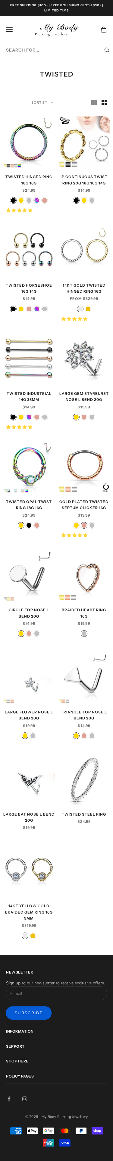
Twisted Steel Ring (84, 814)
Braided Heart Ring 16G (84, 613)
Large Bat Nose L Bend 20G (29, 817)
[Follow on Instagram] (25, 1099)
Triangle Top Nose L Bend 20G (84, 715)
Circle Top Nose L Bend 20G (29, 613)
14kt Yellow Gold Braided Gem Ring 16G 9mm (29, 912)
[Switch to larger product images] (94, 102)
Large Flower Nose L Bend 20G (29, 715)
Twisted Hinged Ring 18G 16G (28, 180)
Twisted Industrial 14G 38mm (29, 396)
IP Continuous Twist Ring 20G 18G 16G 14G (84, 180)
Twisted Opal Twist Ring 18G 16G (29, 504)
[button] (19, 210)
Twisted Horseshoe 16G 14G (29, 288)
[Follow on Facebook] (9, 1099)
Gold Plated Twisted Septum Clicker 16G (83, 504)
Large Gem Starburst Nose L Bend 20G (84, 396)
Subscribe (29, 1013)
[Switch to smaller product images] (104, 102)
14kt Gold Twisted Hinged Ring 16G (84, 288)
